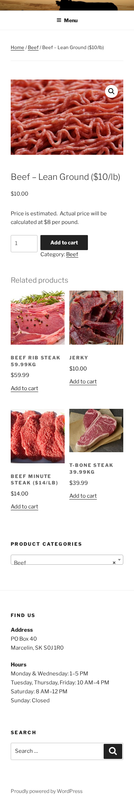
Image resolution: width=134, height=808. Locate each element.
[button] (111, 91)
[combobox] (67, 560)
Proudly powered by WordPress (47, 791)
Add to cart (64, 242)
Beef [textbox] (65, 563)
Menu (71, 20)
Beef (33, 47)
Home (17, 47)
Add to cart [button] (24, 388)
